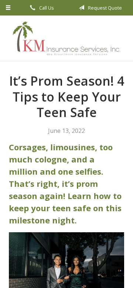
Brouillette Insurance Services (66, 38)
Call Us (46, 7)
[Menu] (8, 8)
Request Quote (104, 7)
